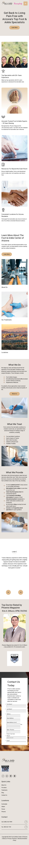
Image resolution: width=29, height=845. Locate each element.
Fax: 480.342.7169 (6, 827)
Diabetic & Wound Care (12, 441)
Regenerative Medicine (12, 382)
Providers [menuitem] (4, 787)
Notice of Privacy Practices (10, 838)
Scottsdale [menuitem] (4, 804)
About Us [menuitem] (3, 785)
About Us (14, 393)
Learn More (14, 27)
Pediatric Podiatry (11, 443)
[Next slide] (20, 592)
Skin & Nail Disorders (11, 440)
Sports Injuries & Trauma (12, 438)
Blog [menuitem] (2, 792)
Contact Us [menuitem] (4, 795)
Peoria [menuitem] (3, 809)
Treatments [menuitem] (4, 790)
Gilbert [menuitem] (3, 806)
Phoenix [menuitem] (3, 811)
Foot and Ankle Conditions (13, 436)
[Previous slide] (8, 592)
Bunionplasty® (18, 379)
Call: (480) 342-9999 (6, 822)
